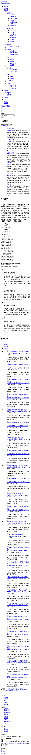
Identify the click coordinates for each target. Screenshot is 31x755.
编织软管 (12, 59)
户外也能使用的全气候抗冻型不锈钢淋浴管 (18, 368)
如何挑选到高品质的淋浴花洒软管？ (16, 439)
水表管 (11, 76)
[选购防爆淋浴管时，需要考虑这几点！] (17, 590)
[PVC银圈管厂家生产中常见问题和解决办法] (18, 633)
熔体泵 (6, 690)
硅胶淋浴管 (10, 44)
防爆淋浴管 (13, 16)
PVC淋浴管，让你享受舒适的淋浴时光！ (17, 605)
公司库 (15, 690)
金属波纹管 (13, 61)
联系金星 (6, 103)
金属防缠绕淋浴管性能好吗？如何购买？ (17, 467)
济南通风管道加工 (22, 689)
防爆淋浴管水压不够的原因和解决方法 (17, 662)
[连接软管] (10, 173)
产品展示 (6, 10)
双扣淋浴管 (13, 15)
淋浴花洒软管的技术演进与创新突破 (16, 411)
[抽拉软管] (10, 162)
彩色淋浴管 (13, 25)
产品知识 (9, 94)
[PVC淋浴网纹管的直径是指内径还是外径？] (18, 452)
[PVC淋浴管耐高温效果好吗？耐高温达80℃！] (18, 676)
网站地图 (7, 743)
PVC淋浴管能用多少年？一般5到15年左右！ (18, 482)
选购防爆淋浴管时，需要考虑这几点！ (17, 592)
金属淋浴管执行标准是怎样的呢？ (16, 495)
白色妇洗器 (13, 85)
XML (11, 743)
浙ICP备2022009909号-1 (19, 743)
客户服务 (6, 101)
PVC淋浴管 (10, 28)
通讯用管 (12, 78)
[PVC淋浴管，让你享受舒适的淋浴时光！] (18, 603)
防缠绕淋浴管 (13, 18)
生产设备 (6, 97)
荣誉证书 (6, 99)
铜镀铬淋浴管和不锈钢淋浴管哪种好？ (17, 523)
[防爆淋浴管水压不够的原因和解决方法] (17, 661)
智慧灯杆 (14, 689)
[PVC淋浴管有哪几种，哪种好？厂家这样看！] (18, 563)
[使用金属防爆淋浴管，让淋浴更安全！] (17, 577)
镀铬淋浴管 (13, 23)
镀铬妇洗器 (13, 87)
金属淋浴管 (10, 13)
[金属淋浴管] (10, 128)
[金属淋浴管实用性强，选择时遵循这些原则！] (18, 424)
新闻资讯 (6, 90)
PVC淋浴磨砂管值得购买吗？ (14, 536)
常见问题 (9, 95)
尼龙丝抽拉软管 (14, 54)
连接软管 (9, 57)
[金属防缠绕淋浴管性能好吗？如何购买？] (18, 465)
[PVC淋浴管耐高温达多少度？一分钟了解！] (18, 618)
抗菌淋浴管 (13, 41)
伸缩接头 (9, 689)
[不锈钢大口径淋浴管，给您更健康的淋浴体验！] (18, 508)
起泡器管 (12, 65)
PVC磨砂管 (13, 37)
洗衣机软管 (13, 63)
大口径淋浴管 (13, 22)
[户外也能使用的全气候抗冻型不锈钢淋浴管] (18, 366)
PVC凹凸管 (13, 36)
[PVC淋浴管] (10, 139)
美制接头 (10, 690)
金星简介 (6, 8)
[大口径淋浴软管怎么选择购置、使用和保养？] (18, 549)
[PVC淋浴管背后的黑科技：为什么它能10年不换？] (18, 381)
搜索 (2, 117)
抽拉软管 (9, 49)
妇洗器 (8, 83)
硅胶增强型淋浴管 (14, 46)
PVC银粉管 (13, 32)
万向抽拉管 (13, 51)
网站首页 (6, 6)
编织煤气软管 (13, 70)
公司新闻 (9, 92)
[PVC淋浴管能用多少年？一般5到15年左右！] (18, 480)
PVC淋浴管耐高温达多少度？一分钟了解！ (18, 620)
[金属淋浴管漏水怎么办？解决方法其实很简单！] (18, 648)
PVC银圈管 (13, 30)
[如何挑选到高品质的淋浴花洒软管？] (17, 437)
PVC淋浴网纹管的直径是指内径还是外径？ (18, 454)
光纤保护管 (10, 80)
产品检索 (3, 113)
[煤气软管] (10, 184)
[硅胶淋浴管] (10, 152)
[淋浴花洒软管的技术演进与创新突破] (17, 409)
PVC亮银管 (13, 34)
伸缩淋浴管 (13, 20)
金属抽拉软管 (13, 53)
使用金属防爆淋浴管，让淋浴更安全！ (17, 578)
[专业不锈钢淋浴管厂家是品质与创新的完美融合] (18, 396)
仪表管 (8, 74)
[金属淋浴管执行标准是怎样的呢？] (16, 493)
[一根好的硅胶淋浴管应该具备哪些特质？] (18, 351)
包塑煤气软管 (13, 71)
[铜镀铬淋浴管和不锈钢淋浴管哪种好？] (17, 521)
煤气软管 (9, 68)
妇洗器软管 (13, 88)
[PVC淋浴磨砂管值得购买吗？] (15, 534)
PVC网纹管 (13, 39)
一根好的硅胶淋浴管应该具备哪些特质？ (17, 353)
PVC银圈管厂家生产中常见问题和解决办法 (18, 634)
